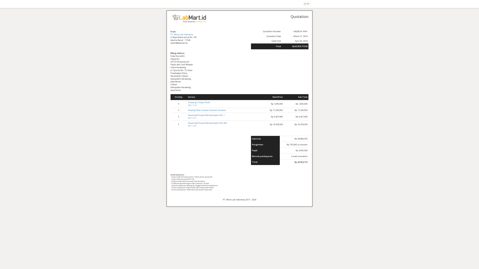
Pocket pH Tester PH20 (199, 102)
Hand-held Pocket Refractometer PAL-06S (207, 123)
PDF (307, 4)
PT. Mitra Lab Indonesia (182, 34)
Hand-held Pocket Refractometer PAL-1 (206, 115)
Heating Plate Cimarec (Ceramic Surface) (207, 110)
